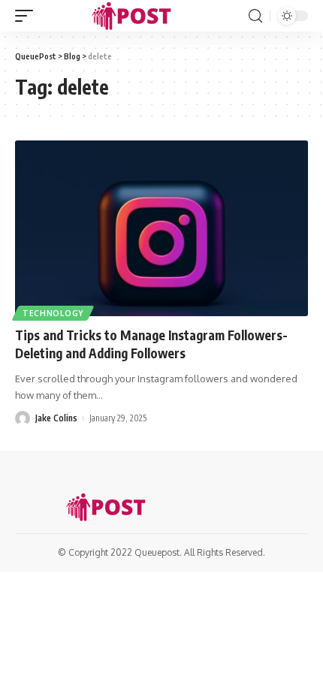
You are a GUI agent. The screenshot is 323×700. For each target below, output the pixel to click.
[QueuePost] (134, 16)
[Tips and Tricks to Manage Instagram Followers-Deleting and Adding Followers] (161, 228)
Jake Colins (56, 418)
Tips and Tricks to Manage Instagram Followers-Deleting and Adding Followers (151, 344)
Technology (53, 313)
